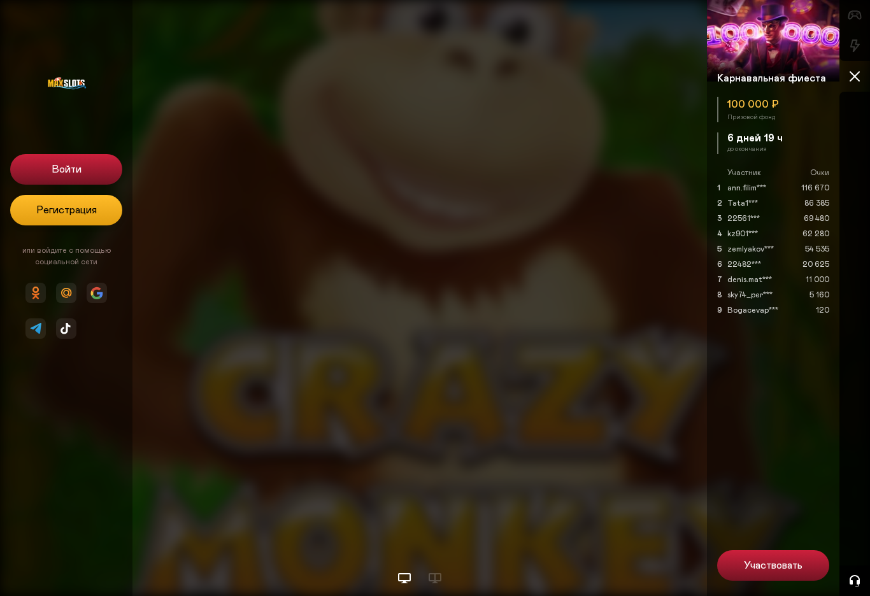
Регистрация (66, 210)
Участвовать (773, 565)
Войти (67, 169)
